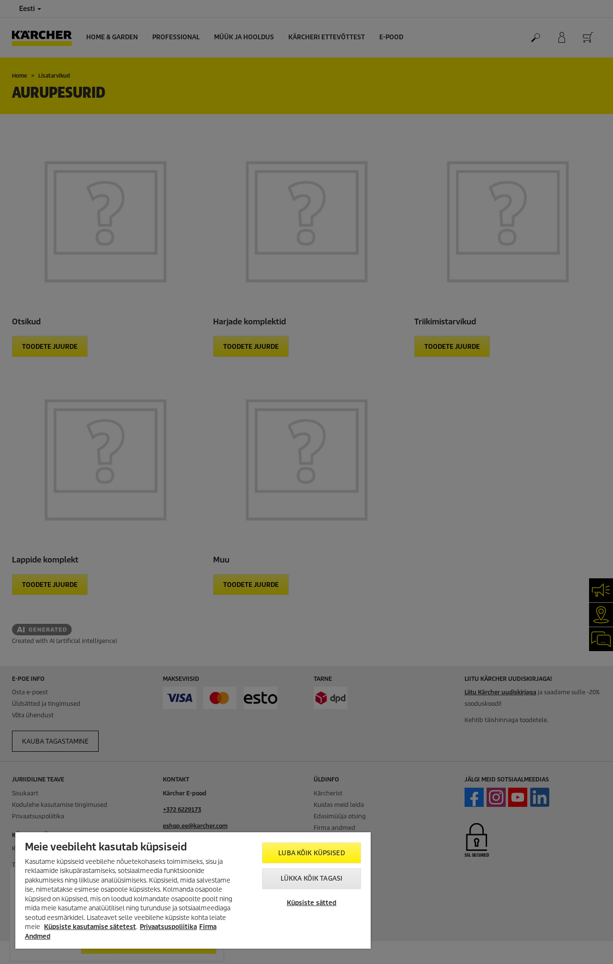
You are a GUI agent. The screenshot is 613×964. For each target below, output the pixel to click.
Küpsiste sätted (312, 903)
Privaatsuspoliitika (168, 927)
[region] (193, 890)
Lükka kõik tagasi (311, 878)
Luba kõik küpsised (311, 853)
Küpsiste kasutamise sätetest (90, 927)
